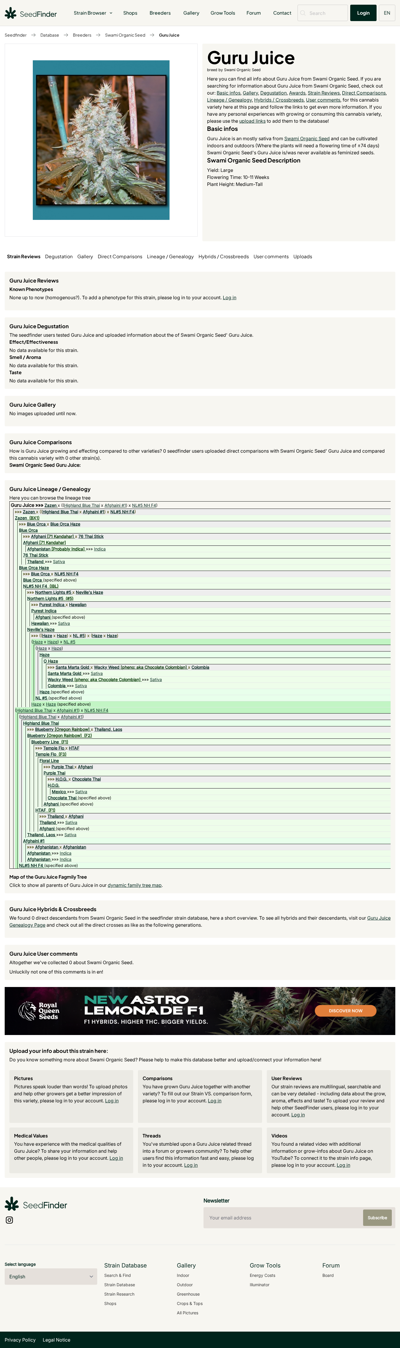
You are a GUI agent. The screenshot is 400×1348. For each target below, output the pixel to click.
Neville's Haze (89, 592)
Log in (229, 297)
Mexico (59, 791)
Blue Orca (36, 523)
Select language (20, 1264)
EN (387, 13)
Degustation (273, 93)
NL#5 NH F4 (144, 505)
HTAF (74, 747)
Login (363, 13)
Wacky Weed (106, 667)
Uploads (302, 256)
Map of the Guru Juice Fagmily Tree (48, 877)
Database (49, 34)
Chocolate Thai (86, 778)
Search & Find (117, 1275)
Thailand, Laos (108, 729)
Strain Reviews (324, 93)
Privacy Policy (20, 1340)
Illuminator (259, 1284)
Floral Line (49, 760)
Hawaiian (77, 604)
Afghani (38, 536)
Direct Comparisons (364, 93)
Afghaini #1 (115, 505)
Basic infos (228, 93)
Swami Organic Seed (125, 34)
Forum (254, 13)
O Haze (51, 660)
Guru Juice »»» (28, 505)
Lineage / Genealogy (229, 100)
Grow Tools (223, 13)
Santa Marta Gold (72, 667)
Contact (282, 13)
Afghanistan (38, 548)
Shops (130, 13)
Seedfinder (16, 34)
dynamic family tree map (135, 885)
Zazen (51, 505)
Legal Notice (56, 1340)
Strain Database (119, 1284)
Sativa (59, 561)
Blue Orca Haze (65, 523)
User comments (323, 100)
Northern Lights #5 (53, 592)
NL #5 (79, 635)
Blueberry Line (45, 741)
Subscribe (377, 1217)
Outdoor (185, 1284)
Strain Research (119, 1293)
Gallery (191, 13)
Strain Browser (90, 13)
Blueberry (44, 729)
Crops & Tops (190, 1303)
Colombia (200, 667)
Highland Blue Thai (82, 505)
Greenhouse (188, 1293)
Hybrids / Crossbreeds (279, 100)
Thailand (35, 561)
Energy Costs (262, 1275)
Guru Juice (169, 34)
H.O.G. (61, 778)
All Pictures (187, 1312)
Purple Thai (62, 766)
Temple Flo (53, 747)
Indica (100, 548)
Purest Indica (51, 604)
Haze (47, 635)
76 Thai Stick (91, 536)
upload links (252, 121)
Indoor (183, 1275)
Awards (297, 93)
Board (328, 1275)
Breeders (160, 13)
